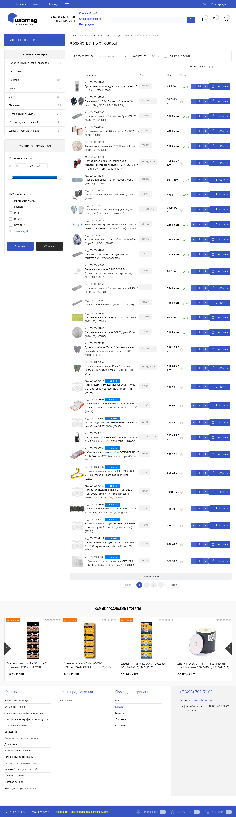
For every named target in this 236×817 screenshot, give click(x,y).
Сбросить (49, 246)
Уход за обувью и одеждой (23, 122)
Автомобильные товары (17, 750)
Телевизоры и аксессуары (19, 756)
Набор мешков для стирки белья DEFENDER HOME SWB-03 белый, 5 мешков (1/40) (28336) (110, 563)
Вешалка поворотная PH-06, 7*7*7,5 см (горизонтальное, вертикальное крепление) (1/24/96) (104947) (108, 273)
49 (59, 88)
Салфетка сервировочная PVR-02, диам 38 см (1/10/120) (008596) (110, 148)
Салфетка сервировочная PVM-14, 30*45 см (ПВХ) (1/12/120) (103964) (112, 319)
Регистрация (219, 4)
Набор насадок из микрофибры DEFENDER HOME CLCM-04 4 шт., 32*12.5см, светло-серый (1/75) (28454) (112, 456)
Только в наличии (179, 56)
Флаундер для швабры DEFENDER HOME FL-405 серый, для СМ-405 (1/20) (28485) (111, 424)
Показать (20, 246)
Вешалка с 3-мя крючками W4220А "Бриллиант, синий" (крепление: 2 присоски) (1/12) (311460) (111, 226)
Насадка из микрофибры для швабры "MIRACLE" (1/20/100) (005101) (111, 290)
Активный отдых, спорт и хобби (21, 769)
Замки (12, 96)
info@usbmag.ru (65, 20)
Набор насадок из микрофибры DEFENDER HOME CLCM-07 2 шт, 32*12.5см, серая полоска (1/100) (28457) (112, 407)
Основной (62, 811)
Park (17, 212)
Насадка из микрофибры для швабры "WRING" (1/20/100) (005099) (110, 118)
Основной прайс (89, 13)
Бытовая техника (13, 782)
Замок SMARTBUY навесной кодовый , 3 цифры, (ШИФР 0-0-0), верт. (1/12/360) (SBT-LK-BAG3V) (111, 439)
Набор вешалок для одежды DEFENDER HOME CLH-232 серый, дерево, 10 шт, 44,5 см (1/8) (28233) (110, 546)
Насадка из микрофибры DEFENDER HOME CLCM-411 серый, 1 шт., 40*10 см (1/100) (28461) (112, 510)
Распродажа (87, 24)
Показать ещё (150, 576)
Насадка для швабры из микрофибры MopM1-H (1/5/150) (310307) (111, 181)
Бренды (54, 4)
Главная (21, 4)
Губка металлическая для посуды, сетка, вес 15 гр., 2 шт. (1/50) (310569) (111, 88)
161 (59, 96)
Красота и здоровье (15, 775)
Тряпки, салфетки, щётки (22, 113)
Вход (205, 4)
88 (59, 130)
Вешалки (14, 79)
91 (59, 122)
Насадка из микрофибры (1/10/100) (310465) (109, 304)
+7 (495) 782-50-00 (62, 17)
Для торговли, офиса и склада (20, 763)
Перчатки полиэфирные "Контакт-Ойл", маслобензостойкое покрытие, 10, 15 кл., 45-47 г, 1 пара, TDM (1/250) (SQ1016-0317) (111, 165)
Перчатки (14, 105)
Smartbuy (19, 225)
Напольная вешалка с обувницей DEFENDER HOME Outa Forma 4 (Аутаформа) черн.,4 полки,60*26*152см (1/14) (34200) (109, 493)
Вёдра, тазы (15, 71)
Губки (12, 88)
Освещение (10, 731)
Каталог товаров (22, 40)
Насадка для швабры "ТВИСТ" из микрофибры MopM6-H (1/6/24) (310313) (110, 241)
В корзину (222, 86)
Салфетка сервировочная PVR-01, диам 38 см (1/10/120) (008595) (110, 334)
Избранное (66, 700)
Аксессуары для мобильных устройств (25, 713)
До (31, 165)
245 (59, 113)
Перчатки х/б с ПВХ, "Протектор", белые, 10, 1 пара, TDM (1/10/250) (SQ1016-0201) (109, 211)
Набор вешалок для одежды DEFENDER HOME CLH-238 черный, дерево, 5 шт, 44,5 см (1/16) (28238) (110, 388)
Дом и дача (10, 744)
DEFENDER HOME (24, 200)
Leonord (19, 206)
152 (59, 79)
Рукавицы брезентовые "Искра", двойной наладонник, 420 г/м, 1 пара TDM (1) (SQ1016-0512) (109, 370)
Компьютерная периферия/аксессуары (26, 719)
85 (59, 63)
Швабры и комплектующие (24, 130)
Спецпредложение (90, 18)
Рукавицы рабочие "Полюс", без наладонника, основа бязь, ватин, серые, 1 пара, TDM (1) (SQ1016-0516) (110, 351)
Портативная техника (15, 725)
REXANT (19, 218)
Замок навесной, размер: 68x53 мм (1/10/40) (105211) (109, 196)
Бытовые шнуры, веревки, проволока (29, 63)
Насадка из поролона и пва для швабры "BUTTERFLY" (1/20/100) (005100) (107, 256)
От (10, 165)
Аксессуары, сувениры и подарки (22, 788)
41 (59, 71)
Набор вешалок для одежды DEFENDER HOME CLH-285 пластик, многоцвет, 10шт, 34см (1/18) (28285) (110, 475)
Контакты (120, 725)
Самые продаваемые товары (118, 609)
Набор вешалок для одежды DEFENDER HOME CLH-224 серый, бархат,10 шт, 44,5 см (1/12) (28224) (110, 527)
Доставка (120, 719)
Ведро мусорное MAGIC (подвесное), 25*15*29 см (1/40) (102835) (112, 133)
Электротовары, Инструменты (21, 738)
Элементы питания (14, 706)
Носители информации (16, 700)
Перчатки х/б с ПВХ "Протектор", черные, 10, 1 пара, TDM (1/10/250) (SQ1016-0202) (110, 103)
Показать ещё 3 (18, 231)
